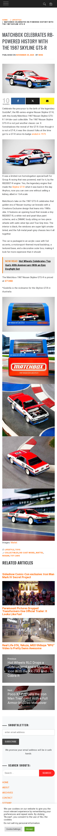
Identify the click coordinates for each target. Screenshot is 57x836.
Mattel (14, 542)
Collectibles (11, 553)
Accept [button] (29, 829)
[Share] (18, 101)
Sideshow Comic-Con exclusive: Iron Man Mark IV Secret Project (28, 576)
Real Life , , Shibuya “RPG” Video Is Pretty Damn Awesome (28, 647)
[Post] (33, 101)
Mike (40, 55)
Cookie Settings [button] (13, 829)
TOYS (17, 550)
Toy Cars (15, 556)
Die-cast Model (27, 553)
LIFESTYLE (9, 550)
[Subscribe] (47, 101)
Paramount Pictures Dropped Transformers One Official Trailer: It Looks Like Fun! (24, 611)
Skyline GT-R (18, 187)
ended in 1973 (39, 134)
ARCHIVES (7, 792)
